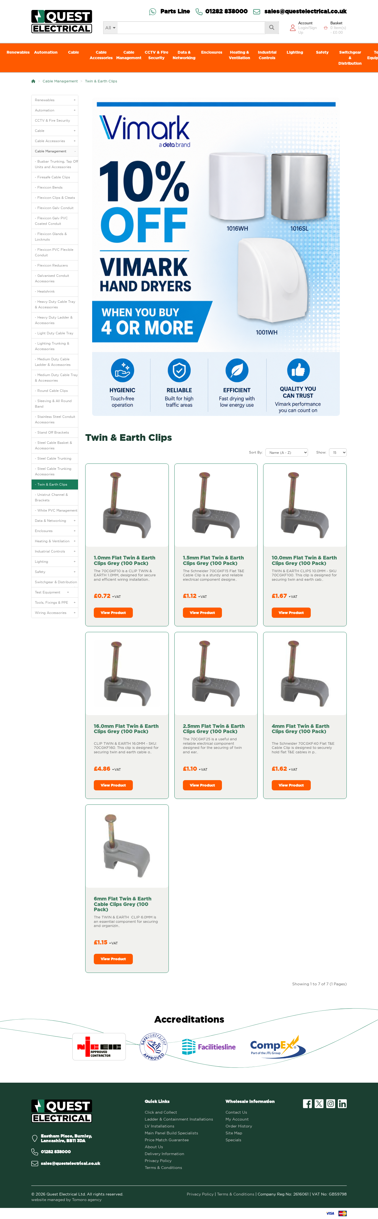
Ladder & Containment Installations (179, 1119)
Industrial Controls (267, 55)
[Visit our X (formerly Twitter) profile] (319, 1103)
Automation (46, 52)
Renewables (18, 52)
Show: (321, 452)
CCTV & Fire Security (156, 55)
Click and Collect (161, 1112)
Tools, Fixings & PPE (55, 602)
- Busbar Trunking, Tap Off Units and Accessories (56, 164)
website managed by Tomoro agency (66, 1199)
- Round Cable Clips (51, 391)
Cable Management (128, 55)
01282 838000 (226, 11)
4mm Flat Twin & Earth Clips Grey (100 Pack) (300, 729)
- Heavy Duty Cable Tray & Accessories (55, 304)
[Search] (272, 27)
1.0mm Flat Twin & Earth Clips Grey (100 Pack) (124, 560)
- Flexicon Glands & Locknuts (51, 236)
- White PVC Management (56, 510)
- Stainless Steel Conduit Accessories (55, 419)
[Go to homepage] (61, 21)
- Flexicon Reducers (51, 265)
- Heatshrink (45, 291)
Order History (239, 1126)
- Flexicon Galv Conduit (54, 208)
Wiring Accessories (55, 613)
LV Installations (159, 1126)
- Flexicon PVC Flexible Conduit (54, 252)
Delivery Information (164, 1153)
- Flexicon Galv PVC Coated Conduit (51, 221)
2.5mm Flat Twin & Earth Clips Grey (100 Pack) (214, 729)
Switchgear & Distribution (350, 58)
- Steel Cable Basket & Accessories (53, 445)
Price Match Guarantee (167, 1139)
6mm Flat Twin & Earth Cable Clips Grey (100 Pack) (122, 904)
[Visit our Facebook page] (307, 1103)
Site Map (234, 1133)
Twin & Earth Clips (101, 81)
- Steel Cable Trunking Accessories (53, 471)
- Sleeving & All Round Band (53, 403)
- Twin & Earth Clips (51, 484)
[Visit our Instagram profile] (330, 1103)
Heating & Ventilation (239, 55)
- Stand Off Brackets (52, 432)
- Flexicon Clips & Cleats (55, 198)
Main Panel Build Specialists (171, 1133)
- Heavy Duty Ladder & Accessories (54, 320)
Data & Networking (184, 55)
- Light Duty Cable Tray (54, 333)
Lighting (295, 52)
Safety (322, 52)
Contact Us (236, 1112)
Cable (73, 52)
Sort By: (256, 452)
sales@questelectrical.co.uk (305, 11)
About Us (154, 1146)
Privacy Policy (158, 1160)
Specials (233, 1139)
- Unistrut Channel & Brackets (51, 497)
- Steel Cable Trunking (53, 458)
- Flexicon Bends (49, 187)
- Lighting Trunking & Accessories (52, 346)
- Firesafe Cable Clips (52, 177)
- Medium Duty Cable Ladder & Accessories (53, 362)
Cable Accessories (101, 55)
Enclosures (211, 52)
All (108, 27)
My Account (237, 1119)
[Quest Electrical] (61, 1111)
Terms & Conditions (163, 1167)
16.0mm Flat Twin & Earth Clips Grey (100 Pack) (126, 729)
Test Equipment (52, 592)
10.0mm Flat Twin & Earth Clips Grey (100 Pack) (304, 560)
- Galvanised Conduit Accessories (52, 278)
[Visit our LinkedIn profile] (342, 1103)
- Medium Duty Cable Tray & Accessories (56, 377)
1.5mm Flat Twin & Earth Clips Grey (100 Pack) (213, 560)
